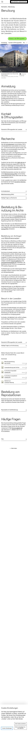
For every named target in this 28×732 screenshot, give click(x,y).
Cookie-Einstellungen (7, 728)
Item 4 (25, 73)
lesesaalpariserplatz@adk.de (8, 262)
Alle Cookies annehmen (20, 723)
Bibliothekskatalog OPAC (11, 174)
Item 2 (21, 73)
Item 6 (21, 75)
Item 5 (20, 75)
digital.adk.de (20, 162)
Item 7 (23, 75)
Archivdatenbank (10, 144)
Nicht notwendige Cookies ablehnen (20, 728)
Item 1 (20, 73)
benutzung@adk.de (16, 261)
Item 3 (23, 73)
